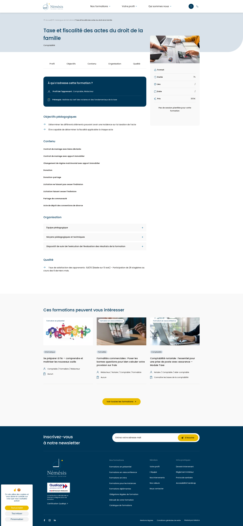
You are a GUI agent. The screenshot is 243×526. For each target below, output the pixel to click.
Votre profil (128, 6)
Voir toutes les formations (120, 401)
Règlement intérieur (185, 472)
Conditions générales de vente (169, 520)
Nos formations (99, 6)
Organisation (114, 63)
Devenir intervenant (185, 466)
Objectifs (71, 63)
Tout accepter (17, 508)
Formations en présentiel (120, 466)
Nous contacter (157, 488)
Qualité (136, 63)
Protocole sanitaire (184, 477)
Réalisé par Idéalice (192, 520)
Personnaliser (17, 519)
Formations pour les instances (122, 483)
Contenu (92, 63)
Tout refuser (17, 513)
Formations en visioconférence (123, 472)
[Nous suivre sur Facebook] (44, 520)
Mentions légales (146, 520)
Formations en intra (118, 477)
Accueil (48, 20)
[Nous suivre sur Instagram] (50, 520)
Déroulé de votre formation (121, 500)
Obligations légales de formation (123, 494)
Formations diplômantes (120, 489)
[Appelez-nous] (197, 6)
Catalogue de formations (64, 20)
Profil (52, 63)
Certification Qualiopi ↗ (57, 503)
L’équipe (153, 472)
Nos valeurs (155, 483)
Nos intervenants (157, 477)
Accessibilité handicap (186, 483)
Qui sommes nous (158, 6)
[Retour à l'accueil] (53, 6)
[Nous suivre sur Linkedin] (55, 520)
